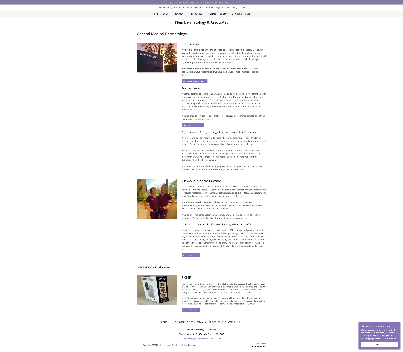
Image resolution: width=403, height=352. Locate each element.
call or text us (191, 310)
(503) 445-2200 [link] (239, 8)
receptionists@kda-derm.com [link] (194, 339)
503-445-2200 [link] (215, 339)
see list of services (193, 125)
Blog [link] (220, 322)
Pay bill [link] (191, 322)
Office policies (190, 255)
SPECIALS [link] (212, 14)
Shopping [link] (237, 14)
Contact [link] (224, 14)
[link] (259, 346)
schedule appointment (194, 81)
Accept (379, 344)
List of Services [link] (177, 322)
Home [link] (155, 14)
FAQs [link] (247, 14)
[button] (166, 14)
